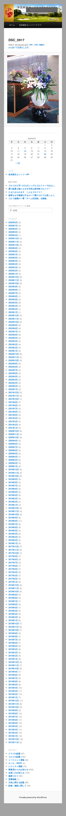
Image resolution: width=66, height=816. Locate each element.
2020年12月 (13, 430)
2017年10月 (13, 552)
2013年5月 (13, 723)
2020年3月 (13, 459)
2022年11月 (13, 357)
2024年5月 (13, 299)
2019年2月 (13, 501)
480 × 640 (33, 44)
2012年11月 (13, 742)
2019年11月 (13, 472)
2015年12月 (13, 623)
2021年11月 (13, 395)
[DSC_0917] (33, 89)
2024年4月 (13, 302)
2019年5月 (13, 491)
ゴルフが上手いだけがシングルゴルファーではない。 (32, 185)
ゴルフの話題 (14, 756)
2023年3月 (13, 344)
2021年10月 (13, 398)
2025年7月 (13, 254)
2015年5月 (13, 645)
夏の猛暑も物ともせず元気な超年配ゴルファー (29, 188)
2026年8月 (13, 222)
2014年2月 (13, 694)
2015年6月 (13, 642)
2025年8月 (13, 251)
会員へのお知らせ (16, 772)
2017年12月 (13, 546)
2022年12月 (13, 353)
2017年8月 (13, 559)
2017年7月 (13, 562)
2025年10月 (13, 244)
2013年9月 (13, 710)
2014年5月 (13, 684)
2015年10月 (13, 630)
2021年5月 (13, 414)
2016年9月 (13, 594)
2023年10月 (13, 321)
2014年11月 (13, 665)
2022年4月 (13, 379)
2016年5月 (13, 607)
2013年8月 (13, 713)
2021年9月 (13, 402)
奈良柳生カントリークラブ (30, 25)
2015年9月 (13, 633)
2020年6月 (13, 450)
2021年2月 (13, 424)
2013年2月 (13, 732)
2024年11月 (13, 280)
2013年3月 (13, 729)
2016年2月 (13, 617)
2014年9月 (13, 671)
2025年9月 (13, 248)
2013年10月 (13, 707)
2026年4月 (13, 235)
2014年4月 (13, 687)
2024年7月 (13, 293)
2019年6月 (13, 488)
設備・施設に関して (17, 785)
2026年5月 (13, 231)
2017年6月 (13, 565)
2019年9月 (13, 479)
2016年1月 (13, 620)
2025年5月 (13, 260)
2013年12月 (13, 700)
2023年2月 (13, 347)
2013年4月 (13, 726)
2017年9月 (13, 556)
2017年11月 (13, 549)
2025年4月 (13, 264)
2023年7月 (13, 331)
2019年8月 (13, 482)
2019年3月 (13, 498)
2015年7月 (13, 639)
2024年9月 (13, 286)
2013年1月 (13, 735)
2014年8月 (13, 674)
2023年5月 (13, 337)
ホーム (12, 25)
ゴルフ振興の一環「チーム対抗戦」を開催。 (28, 198)
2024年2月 (13, 309)
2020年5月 (13, 453)
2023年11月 (13, 318)
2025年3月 (13, 267)
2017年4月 (13, 572)
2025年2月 (13, 270)
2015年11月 (13, 626)
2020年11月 (13, 434)
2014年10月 (13, 668)
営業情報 (12, 779)
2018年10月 (13, 514)
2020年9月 (13, 440)
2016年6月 (13, 604)
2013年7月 (13, 716)
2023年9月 (13, 325)
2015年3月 (13, 652)
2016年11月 (13, 588)
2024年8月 (13, 289)
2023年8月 (13, 328)
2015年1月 (13, 658)
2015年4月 (13, 649)
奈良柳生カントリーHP (18, 174)
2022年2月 (13, 386)
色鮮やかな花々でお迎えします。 (26, 46)
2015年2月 (13, 655)
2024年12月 (13, 276)
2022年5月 (13, 376)
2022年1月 (13, 389)
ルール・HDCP (15, 763)
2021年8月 (13, 405)
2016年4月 (13, 610)
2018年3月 (13, 536)
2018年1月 (13, 543)
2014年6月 (13, 681)
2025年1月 (13, 273)
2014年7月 (13, 678)
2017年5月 (13, 568)
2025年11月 (13, 241)
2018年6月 (13, 527)
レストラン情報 (15, 766)
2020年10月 (13, 437)
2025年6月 (13, 257)
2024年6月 (13, 296)
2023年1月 (13, 350)
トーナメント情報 (16, 759)
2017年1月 (13, 581)
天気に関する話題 (16, 782)
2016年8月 (13, 597)
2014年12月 (13, 662)
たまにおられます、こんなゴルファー (25, 192)
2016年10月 (13, 591)
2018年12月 (13, 508)
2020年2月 (13, 463)
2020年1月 (13, 466)
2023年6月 (13, 334)
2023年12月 (13, 315)
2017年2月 (13, 578)
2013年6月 (13, 719)
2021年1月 (13, 427)
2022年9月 (13, 363)
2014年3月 (13, 690)
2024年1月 (13, 312)
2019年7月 (13, 485)
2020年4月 (13, 456)
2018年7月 (13, 524)
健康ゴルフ (13, 775)
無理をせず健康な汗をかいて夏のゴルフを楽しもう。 (32, 195)
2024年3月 (13, 305)
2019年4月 (13, 495)
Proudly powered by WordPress (33, 797)
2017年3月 (13, 575)
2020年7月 (13, 447)
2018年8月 (13, 520)
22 (45, 154)
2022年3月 (13, 382)
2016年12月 (13, 585)
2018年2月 (13, 540)
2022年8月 (13, 366)
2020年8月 (13, 443)
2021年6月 (13, 411)
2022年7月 (13, 370)
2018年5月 (13, 530)
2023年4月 (13, 341)
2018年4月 (13, 533)
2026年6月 (13, 228)
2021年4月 (13, 418)
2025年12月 (13, 238)
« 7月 (18, 163)
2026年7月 (13, 225)
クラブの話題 (14, 753)
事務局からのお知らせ (18, 769)
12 (25, 151)
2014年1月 (13, 697)
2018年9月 (13, 517)
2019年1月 (13, 504)
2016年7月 (13, 601)
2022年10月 (13, 360)
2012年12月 (13, 739)
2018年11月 (13, 511)
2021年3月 (13, 421)
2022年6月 (13, 373)
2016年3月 (13, 613)
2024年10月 (13, 283)
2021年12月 (13, 392)
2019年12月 (13, 469)
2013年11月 (13, 703)
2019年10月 (13, 475)
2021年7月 (13, 408)
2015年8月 (13, 636)
